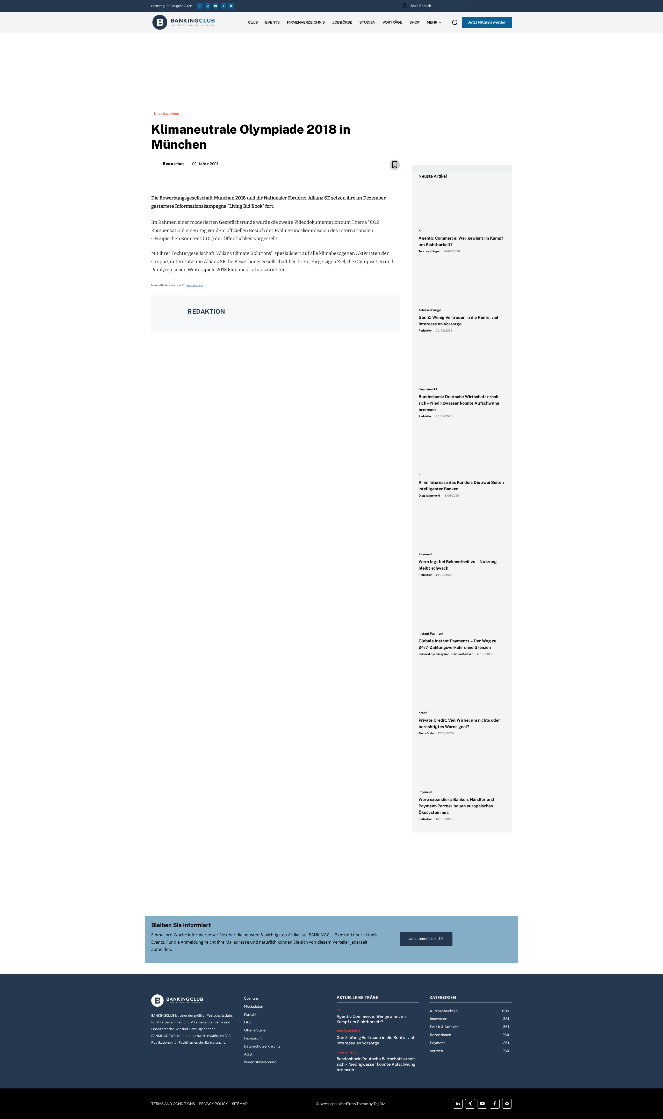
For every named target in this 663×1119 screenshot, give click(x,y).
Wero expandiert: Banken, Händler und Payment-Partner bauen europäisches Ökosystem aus (456, 806)
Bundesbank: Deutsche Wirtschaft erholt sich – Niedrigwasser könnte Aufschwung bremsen (459, 403)
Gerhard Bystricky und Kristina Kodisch (446, 654)
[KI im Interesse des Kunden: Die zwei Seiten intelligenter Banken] (462, 448)
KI (420, 231)
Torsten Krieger (429, 251)
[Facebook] (223, 6)
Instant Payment (431, 633)
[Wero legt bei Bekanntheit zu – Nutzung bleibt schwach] (462, 527)
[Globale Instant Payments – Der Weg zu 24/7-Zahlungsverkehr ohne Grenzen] (462, 607)
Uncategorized (166, 113)
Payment (425, 554)
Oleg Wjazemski (429, 495)
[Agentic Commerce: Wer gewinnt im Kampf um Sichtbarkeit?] (462, 204)
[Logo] (183, 22)
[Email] (245, 176)
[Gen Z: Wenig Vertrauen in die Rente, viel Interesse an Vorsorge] (462, 283)
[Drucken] (281, 176)
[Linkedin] (200, 6)
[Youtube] (215, 6)
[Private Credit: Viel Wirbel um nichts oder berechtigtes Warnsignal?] (462, 686)
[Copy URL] (293, 176)
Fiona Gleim (427, 733)
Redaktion (173, 163)
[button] (454, 22)
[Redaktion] (156, 163)
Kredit (423, 713)
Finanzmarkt (428, 389)
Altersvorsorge (430, 310)
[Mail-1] (231, 6)
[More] (305, 176)
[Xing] (207, 6)
